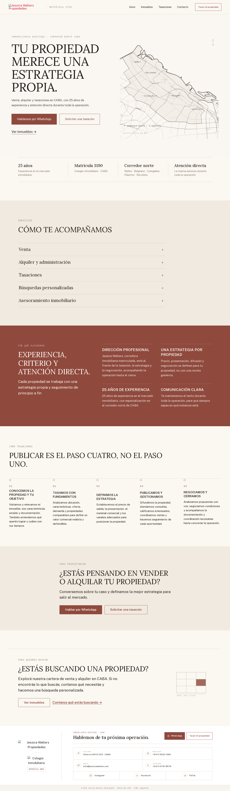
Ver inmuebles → (24, 132)
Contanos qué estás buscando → (77, 702)
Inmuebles (147, 7)
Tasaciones (165, 7)
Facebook (146, 775)
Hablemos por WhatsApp (34, 119)
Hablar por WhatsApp (80, 609)
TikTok (192, 775)
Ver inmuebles (34, 702)
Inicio (132, 7)
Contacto (182, 7)
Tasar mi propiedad (208, 7)
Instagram (99, 775)
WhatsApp (176, 736)
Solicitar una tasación (79, 119)
